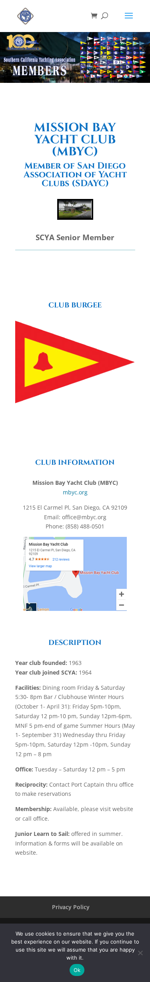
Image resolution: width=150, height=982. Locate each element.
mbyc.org (75, 492)
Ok (77, 970)
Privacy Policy (71, 907)
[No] (140, 953)
